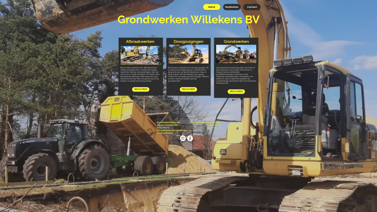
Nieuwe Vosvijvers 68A (167, 125)
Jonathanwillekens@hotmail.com (205, 122)
